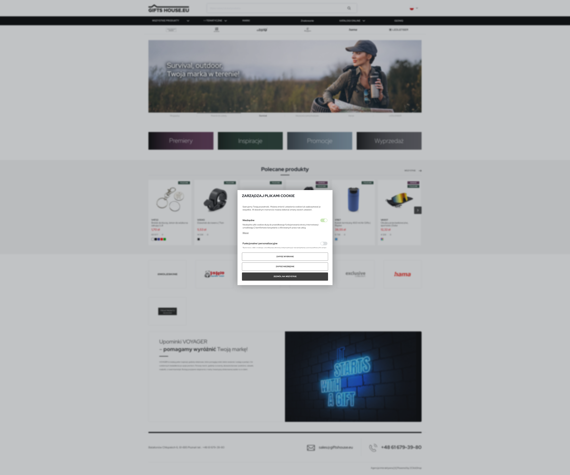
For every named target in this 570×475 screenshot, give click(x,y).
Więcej (246, 232)
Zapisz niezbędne (285, 266)
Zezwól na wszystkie (285, 276)
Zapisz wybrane (285, 256)
